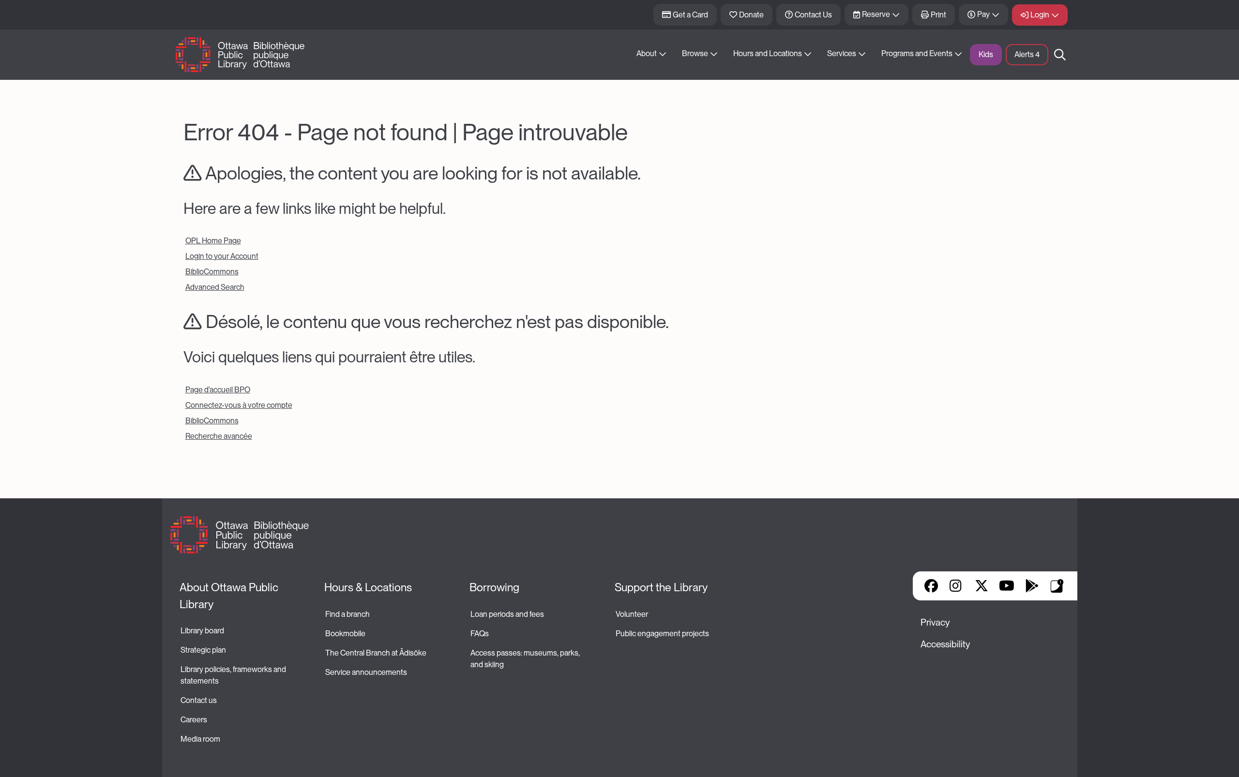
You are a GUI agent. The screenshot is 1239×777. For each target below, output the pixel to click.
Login (1039, 14)
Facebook (931, 586)
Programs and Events (916, 53)
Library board (202, 630)
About (646, 53)
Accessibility (945, 644)
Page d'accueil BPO (217, 389)
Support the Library (661, 587)
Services (841, 53)
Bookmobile (345, 633)
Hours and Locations (767, 53)
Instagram (956, 586)
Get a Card (690, 14)
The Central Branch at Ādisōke (375, 652)
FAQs (479, 633)
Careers (194, 719)
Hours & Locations (368, 587)
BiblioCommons (212, 271)
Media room (200, 739)
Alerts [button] (1027, 54)
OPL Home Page (213, 240)
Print (938, 14)
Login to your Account (221, 256)
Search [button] (1060, 54)
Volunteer (632, 614)
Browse (695, 53)
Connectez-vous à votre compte (238, 405)
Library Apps (1057, 586)
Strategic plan (204, 650)
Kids (986, 54)
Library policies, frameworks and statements (234, 675)
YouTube (1006, 586)
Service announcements (366, 672)
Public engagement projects (662, 633)
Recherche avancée (218, 436)
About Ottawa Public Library (230, 596)
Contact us (199, 700)
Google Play (1032, 586)
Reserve (876, 14)
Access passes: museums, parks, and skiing (525, 658)
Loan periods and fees (507, 614)
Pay (983, 14)
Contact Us (813, 14)
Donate (751, 14)
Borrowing (494, 587)
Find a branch (347, 614)
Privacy (935, 622)
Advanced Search (214, 287)
